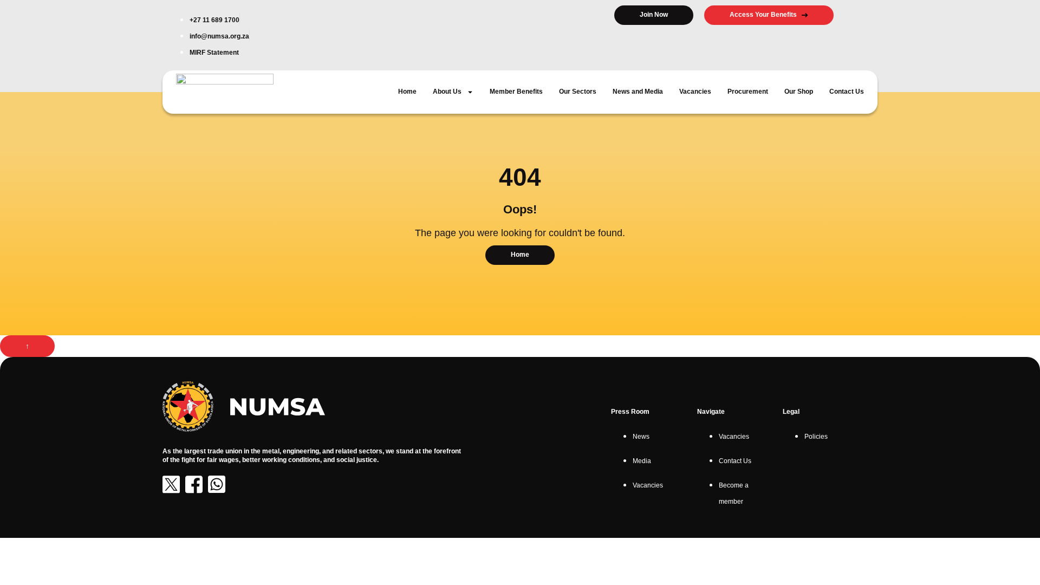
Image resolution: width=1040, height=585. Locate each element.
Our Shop (798, 91)
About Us (447, 91)
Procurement (747, 91)
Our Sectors (577, 91)
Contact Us (846, 91)
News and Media (638, 91)
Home (407, 91)
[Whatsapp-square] (216, 484)
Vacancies (695, 91)
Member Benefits (516, 91)
